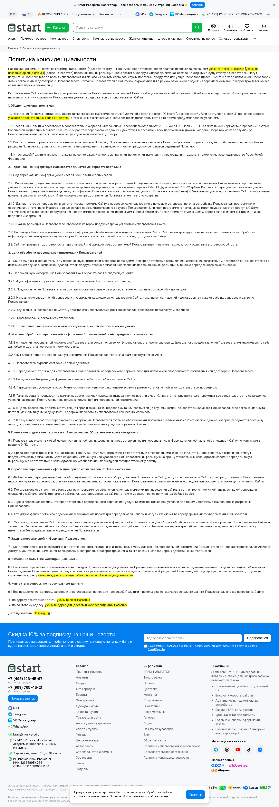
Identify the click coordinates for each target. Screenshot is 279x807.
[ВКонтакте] (260, 749)
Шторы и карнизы (170, 38)
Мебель (81, 735)
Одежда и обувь (87, 706)
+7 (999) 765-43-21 (248, 14)
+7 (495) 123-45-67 (219, 14)
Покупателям (82, 14)
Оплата (149, 683)
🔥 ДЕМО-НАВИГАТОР (53, 14)
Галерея (149, 717)
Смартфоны (81, 38)
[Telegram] (215, 749)
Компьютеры (59, 38)
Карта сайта (135, 786)
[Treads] (226, 749)
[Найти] (197, 27)
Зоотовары (84, 757)
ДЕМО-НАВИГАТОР (157, 672)
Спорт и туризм (87, 729)
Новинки (82, 677)
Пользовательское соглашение (166, 752)
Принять (195, 794)
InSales (62, 789)
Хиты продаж (85, 689)
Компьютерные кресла (109, 38)
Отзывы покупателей (158, 729)
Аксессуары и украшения (93, 723)
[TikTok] (248, 749)
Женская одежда (141, 38)
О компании (152, 706)
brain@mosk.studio (26, 734)
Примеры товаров (33, 38)
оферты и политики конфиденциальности (219, 646)
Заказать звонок (23, 698)
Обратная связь (155, 740)
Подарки (82, 769)
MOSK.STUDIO (29, 789)
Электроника (85, 700)
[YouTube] (237, 749)
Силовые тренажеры (233, 38)
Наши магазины (154, 712)
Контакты (106, 14)
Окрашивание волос (200, 38)
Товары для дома (88, 717)
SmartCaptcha (156, 649)
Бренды (81, 694)
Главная (13, 48)
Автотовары (84, 746)
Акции (12, 38)
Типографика (153, 677)
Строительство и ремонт (94, 752)
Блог (147, 735)
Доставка (150, 689)
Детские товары (87, 740)
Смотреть (197, 5)
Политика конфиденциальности (166, 757)
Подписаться (257, 638)
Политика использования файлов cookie (172, 746)
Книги (80, 763)
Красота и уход (87, 712)
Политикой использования (128, 796)
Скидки (81, 683)
